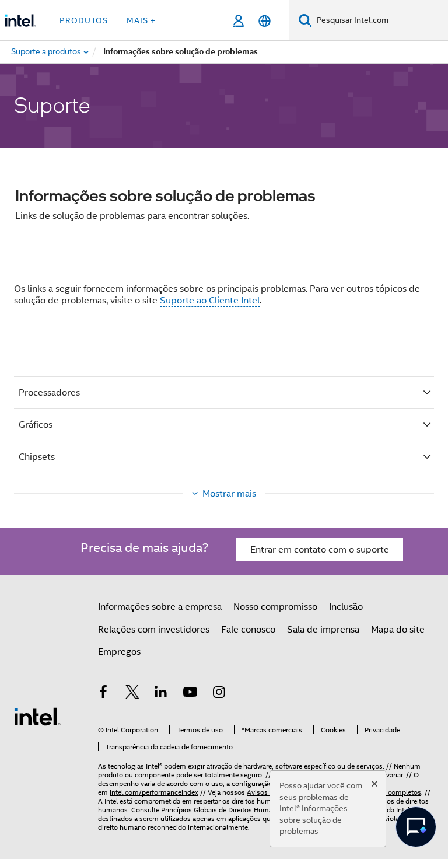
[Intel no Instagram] (219, 693)
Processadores (49, 393)
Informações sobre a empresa (160, 607)
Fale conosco (248, 629)
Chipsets (37, 457)
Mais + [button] (141, 20)
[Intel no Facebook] (103, 693)
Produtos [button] (84, 20)
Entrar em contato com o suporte (319, 550)
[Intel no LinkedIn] (161, 693)
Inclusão (346, 607)
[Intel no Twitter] (132, 693)
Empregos (119, 652)
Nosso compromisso (275, 607)
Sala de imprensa (323, 629)
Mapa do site (398, 629)
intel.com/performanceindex (154, 792)
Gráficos (35, 425)
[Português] (265, 21)
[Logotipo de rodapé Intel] (37, 716)
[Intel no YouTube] (190, 693)
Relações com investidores (153, 629)
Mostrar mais (229, 494)
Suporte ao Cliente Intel (210, 300)
